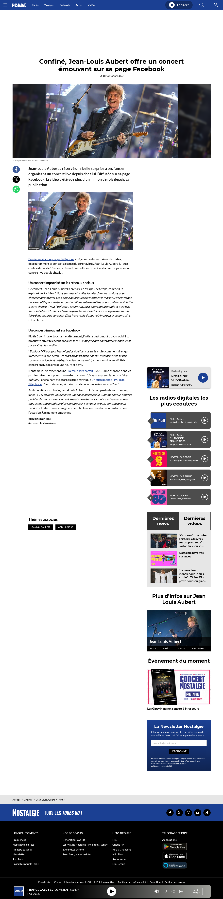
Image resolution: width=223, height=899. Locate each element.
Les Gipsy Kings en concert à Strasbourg (173, 708)
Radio (35, 4)
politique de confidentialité (161, 766)
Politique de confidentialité (132, 882)
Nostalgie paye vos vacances (191, 554)
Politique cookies (105, 882)
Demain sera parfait (80, 371)
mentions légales (178, 763)
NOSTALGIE (177, 418)
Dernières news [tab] (163, 521)
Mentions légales (75, 882)
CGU (89, 882)
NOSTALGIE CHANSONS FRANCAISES (180, 378)
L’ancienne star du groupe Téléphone (51, 259)
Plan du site (44, 882)
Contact (58, 882)
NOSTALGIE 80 (179, 495)
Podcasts (64, 4)
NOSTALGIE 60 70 (180, 457)
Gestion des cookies (175, 882)
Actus (78, 4)
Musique (49, 4)
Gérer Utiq (155, 882)
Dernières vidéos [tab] (195, 521)
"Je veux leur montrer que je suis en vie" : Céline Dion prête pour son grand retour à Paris (192, 577)
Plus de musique (196, 891)
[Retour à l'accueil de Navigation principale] (19, 5)
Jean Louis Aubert (165, 641)
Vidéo (91, 4)
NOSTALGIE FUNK (181, 476)
